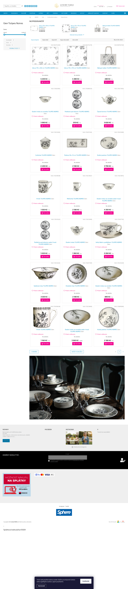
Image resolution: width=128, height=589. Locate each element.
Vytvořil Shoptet (112, 522)
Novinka (9, 45)
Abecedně (75, 40)
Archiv (6, 440)
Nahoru (34, 351)
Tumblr (67, 506)
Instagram (61, 506)
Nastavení (41, 586)
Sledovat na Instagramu (80, 447)
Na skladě (10, 40)
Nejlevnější (45, 40)
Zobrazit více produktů (76, 35)
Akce (8, 43)
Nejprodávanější (64, 40)
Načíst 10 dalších (77, 351)
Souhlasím (85, 581)
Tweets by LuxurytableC (103, 432)
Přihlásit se (67, 465)
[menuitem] (5, 13)
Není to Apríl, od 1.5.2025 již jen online (12, 432)
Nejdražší (54, 40)
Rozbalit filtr (14, 48)
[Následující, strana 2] (119, 351)
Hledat (22, 6)
